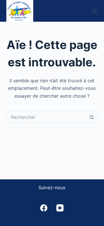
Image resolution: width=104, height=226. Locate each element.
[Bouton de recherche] (92, 117)
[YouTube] (60, 208)
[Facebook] (43, 208)
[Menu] (95, 11)
